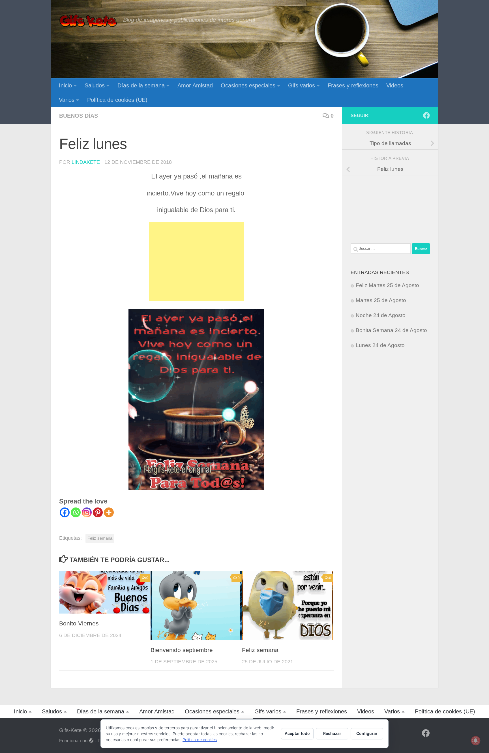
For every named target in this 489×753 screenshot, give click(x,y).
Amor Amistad (195, 85)
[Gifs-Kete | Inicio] (88, 21)
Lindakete (86, 162)
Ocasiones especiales (248, 85)
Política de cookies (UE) (117, 100)
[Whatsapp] (76, 512)
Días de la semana (141, 85)
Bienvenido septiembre (182, 650)
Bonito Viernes (79, 623)
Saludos (95, 85)
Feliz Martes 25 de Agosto (387, 285)
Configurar (367, 733)
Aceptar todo (297, 733)
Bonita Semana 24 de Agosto (391, 330)
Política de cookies (200, 739)
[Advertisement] (196, 261)
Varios (66, 100)
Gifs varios (301, 85)
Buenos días (78, 116)
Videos (394, 85)
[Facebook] (65, 512)
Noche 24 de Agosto (381, 315)
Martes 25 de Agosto (381, 300)
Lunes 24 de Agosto (380, 345)
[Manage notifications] (475, 740)
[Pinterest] (98, 512)
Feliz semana (99, 538)
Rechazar (332, 733)
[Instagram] (87, 512)
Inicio (65, 85)
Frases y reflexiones (353, 85)
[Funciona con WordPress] (91, 740)
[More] (109, 512)
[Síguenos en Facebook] (426, 115)
